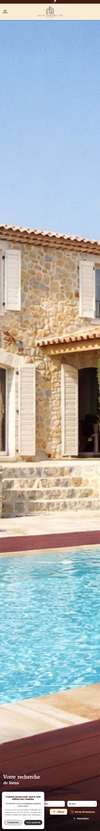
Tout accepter (33, 822)
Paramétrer (13, 822)
